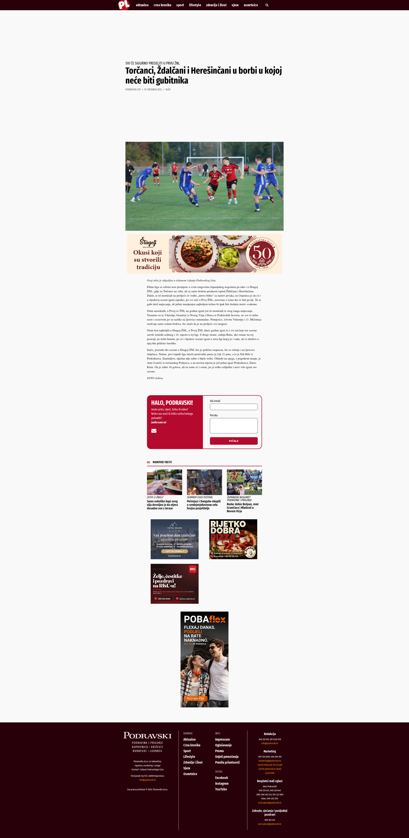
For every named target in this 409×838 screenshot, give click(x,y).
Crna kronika (162, 5)
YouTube (221, 789)
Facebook (221, 778)
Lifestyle (195, 5)
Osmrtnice (251, 5)
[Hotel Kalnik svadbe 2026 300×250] (175, 558)
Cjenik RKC (270, 773)
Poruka (214, 415)
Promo (219, 751)
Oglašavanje (223, 745)
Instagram (221, 783)
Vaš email (215, 401)
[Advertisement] (204, 35)
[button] (267, 5)
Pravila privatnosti (227, 762)
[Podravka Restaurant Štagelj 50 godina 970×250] (204, 273)
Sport (180, 5)
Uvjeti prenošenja (227, 756)
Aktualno (142, 5)
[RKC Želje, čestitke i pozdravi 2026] (175, 603)
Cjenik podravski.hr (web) (270, 768)
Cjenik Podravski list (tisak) (270, 764)
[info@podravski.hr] (153, 430)
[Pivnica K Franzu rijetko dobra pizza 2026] (233, 558)
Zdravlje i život (216, 5)
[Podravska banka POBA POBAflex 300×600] (204, 706)
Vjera (235, 5)
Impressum (222, 739)
